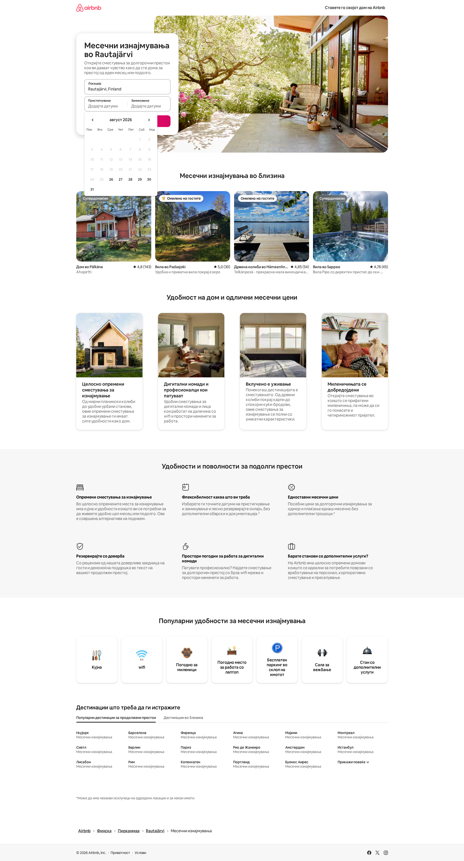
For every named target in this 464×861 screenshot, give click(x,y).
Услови (140, 853)
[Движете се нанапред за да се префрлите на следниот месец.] (148, 119)
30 (149, 179)
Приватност (120, 853)
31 (92, 189)
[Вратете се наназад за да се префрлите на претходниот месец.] (92, 119)
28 (130, 179)
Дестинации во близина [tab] (183, 717)
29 (140, 179)
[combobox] (127, 89)
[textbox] (105, 106)
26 (111, 179)
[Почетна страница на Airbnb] (88, 7)
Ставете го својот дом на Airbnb (355, 7)
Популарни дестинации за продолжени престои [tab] (116, 717)
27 (121, 179)
